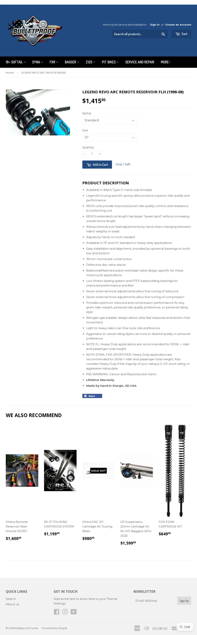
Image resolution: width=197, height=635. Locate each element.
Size (85, 130)
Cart (184, 34)
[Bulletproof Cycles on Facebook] (56, 613)
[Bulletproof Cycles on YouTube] (74, 613)
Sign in (154, 24)
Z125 (89, 62)
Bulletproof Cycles (26, 628)
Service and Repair (139, 62)
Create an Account (178, 24)
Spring (86, 113)
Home (10, 72)
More (165, 62)
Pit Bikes (109, 62)
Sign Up (184, 601)
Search (11, 599)
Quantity (88, 147)
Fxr (53, 62)
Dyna (36, 62)
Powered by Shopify (54, 628)
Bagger (71, 62)
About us (12, 604)
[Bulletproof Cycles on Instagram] (65, 613)
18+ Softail (14, 62)
